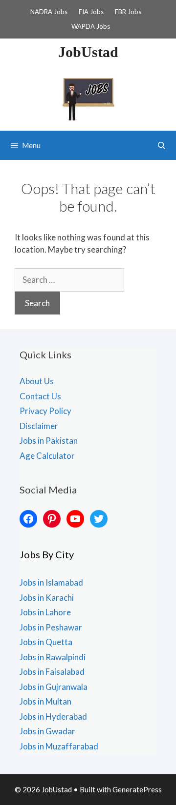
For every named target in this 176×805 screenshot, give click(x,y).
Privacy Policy (45, 411)
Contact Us (40, 396)
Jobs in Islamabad (51, 582)
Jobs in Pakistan (49, 440)
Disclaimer (39, 426)
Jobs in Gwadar (47, 731)
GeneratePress (137, 789)
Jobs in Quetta (46, 642)
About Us (37, 381)
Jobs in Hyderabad (53, 716)
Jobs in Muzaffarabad (59, 746)
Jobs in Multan (45, 701)
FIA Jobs (91, 12)
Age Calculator (47, 456)
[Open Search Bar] (161, 145)
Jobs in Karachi (47, 597)
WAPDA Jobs (90, 26)
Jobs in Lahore (45, 612)
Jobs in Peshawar (51, 627)
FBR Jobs (128, 12)
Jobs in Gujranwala (54, 687)
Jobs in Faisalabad (52, 672)
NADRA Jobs (48, 12)
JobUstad (88, 52)
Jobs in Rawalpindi (53, 657)
